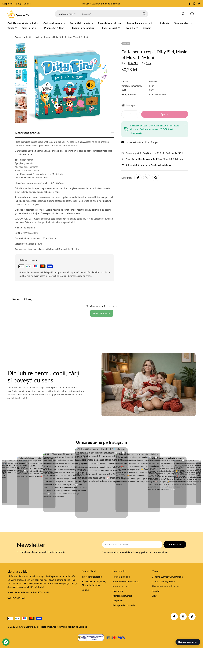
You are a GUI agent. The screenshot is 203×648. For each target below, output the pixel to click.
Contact (27, 3)
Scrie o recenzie (101, 313)
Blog (18, 3)
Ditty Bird (133, 63)
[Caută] (144, 14)
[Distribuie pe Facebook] (137, 177)
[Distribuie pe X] (146, 177)
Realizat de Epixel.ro (77, 626)
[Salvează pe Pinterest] (155, 177)
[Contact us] (6, 642)
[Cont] (183, 14)
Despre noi (7, 3)
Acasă (18, 37)
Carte (148, 63)
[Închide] (184, 125)
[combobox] (101, 13)
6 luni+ (27, 37)
